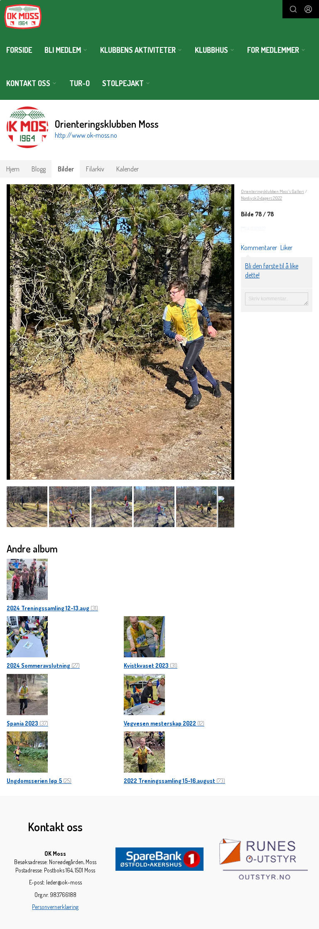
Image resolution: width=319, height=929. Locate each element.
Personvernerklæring (55, 906)
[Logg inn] (308, 9)
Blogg (39, 169)
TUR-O (79, 83)
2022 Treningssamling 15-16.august (174, 780)
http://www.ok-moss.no (86, 135)
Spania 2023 (27, 723)
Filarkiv (95, 169)
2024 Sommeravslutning (43, 665)
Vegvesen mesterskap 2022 (164, 723)
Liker (286, 247)
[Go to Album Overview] (27, 578)
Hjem (13, 169)
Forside (19, 50)
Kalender (127, 169)
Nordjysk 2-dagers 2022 (261, 198)
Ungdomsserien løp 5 (39, 780)
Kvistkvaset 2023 (150, 665)
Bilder (66, 169)
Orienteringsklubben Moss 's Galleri (272, 191)
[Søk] (293, 9)
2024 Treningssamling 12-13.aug (52, 608)
